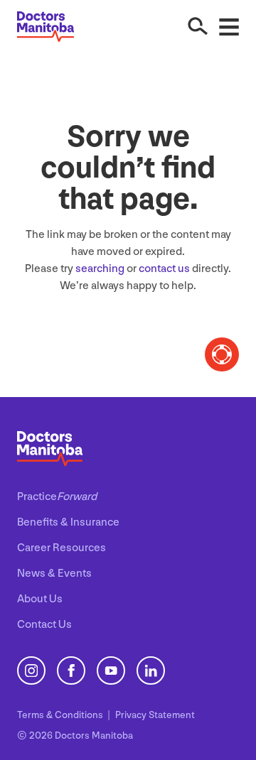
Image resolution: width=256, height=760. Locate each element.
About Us (40, 599)
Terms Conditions (61, 715)
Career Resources (61, 548)
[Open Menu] (229, 26)
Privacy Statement (155, 715)
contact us (164, 269)
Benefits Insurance (68, 522)
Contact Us (44, 624)
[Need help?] (222, 354)
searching (99, 269)
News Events (54, 573)
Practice (57, 497)
